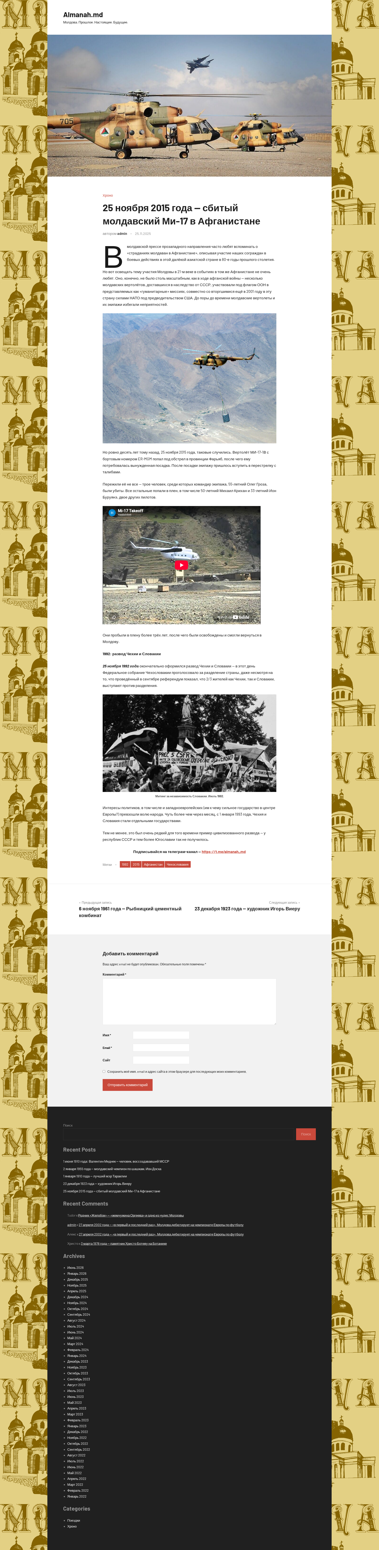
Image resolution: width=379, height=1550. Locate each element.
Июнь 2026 (75, 1267)
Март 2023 (75, 1414)
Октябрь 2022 (77, 1443)
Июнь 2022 (75, 1467)
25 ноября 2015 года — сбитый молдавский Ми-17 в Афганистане (111, 1191)
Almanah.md (83, 14)
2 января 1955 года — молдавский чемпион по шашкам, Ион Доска (112, 1169)
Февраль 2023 (78, 1420)
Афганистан (153, 864)
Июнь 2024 (75, 1332)
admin (122, 233)
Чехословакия (178, 864)
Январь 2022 (76, 1496)
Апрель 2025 (76, 1291)
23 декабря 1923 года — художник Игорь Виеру (97, 1183)
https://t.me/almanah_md (224, 851)
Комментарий (114, 974)
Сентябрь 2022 (78, 1449)
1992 (125, 864)
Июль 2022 (75, 1461)
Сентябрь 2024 (78, 1314)
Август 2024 (76, 1320)
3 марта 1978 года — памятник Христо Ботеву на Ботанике (124, 1243)
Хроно (108, 195)
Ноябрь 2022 (77, 1437)
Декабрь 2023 (77, 1361)
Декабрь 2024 (77, 1297)
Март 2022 (75, 1484)
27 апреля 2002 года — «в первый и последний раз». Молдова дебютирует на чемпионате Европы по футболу (161, 1225)
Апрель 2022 (76, 1478)
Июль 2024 (75, 1326)
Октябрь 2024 (77, 1309)
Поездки (73, 1520)
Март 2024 (75, 1344)
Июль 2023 (75, 1391)
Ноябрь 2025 (77, 1285)
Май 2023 (74, 1402)
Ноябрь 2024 (77, 1303)
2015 (136, 864)
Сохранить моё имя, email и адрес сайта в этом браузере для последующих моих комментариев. (177, 1071)
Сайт (106, 1060)
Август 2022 (76, 1455)
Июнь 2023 (75, 1396)
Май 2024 (74, 1338)
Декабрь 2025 (77, 1279)
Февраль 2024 (78, 1350)
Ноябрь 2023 (77, 1367)
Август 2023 (76, 1385)
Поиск (67, 1125)
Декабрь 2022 (77, 1432)
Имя (107, 1035)
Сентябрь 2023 (78, 1379)
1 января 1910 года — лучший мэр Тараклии (95, 1176)
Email (107, 1047)
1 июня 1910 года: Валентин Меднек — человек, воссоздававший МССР (116, 1161)
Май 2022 (74, 1473)
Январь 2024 (76, 1355)
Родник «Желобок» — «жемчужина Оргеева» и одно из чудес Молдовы (131, 1215)
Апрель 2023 (76, 1408)
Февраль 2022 (78, 1490)
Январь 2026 (76, 1273)
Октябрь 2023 (77, 1373)
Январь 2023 (76, 1426)
